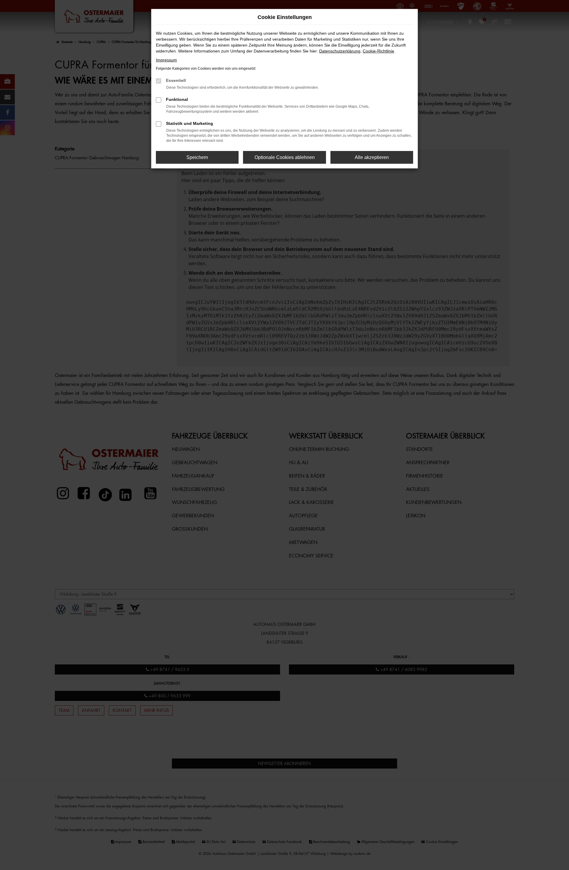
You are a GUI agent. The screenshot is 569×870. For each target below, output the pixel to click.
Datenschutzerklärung (339, 51)
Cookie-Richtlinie (378, 51)
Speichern (197, 157)
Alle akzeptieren (372, 157)
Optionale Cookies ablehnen (285, 157)
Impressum (166, 60)
